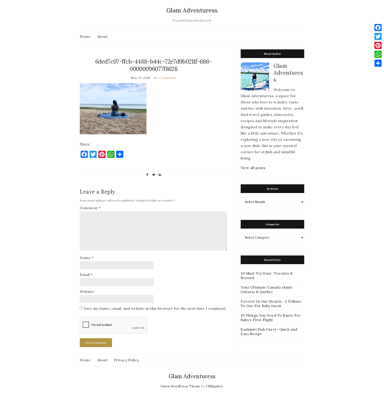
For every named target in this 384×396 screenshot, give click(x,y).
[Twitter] (378, 36)
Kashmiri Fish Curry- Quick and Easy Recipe (269, 331)
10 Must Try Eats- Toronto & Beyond (267, 275)
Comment (90, 208)
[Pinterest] (378, 45)
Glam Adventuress (192, 10)
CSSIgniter (214, 386)
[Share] (378, 63)
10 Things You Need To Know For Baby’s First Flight (271, 317)
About (102, 36)
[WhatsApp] (378, 54)
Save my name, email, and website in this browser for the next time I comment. (155, 308)
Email (86, 274)
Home (85, 36)
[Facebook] (378, 27)
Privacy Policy (126, 360)
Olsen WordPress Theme (180, 386)
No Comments (165, 78)
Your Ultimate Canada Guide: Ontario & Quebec (267, 289)
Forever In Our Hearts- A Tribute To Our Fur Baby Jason (271, 303)
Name (86, 257)
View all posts (253, 167)
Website (87, 291)
